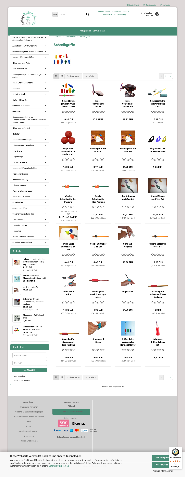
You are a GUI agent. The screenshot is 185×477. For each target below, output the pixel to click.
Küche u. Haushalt (19, 162)
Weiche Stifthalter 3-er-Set (98, 245)
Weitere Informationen (163, 471)
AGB (29, 421)
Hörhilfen (16, 134)
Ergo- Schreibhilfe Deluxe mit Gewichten (128, 104)
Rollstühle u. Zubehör (21, 197)
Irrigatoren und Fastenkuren (23, 145)
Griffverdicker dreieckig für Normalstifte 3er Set (127, 342)
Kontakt (29, 426)
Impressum (29, 436)
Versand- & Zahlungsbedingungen (29, 412)
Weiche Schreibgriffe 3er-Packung (68, 199)
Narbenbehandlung (20, 179)
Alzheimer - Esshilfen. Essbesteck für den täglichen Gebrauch (27, 38)
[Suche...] (87, 14)
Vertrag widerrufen (71, 412)
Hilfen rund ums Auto (21, 63)
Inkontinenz (17, 151)
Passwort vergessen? (21, 380)
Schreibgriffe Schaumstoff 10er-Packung (68, 342)
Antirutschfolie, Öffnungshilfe (24, 46)
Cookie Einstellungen (29, 441)
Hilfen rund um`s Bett (21, 128)
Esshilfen (16, 88)
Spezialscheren (18, 219)
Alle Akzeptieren (163, 457)
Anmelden (29, 370)
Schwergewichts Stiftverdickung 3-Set (157, 104)
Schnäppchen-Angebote (22, 242)
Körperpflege (17, 157)
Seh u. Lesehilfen (19, 208)
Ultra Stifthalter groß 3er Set (128, 197)
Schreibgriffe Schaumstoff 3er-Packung (158, 294)
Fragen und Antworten (29, 407)
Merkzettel (166, 5)
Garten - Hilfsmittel (20, 100)
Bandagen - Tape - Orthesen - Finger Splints (27, 75)
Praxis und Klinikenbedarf (22, 191)
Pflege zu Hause (19, 185)
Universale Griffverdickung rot (157, 342)
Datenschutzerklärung (59, 466)
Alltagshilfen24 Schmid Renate (92, 31)
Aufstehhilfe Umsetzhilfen (23, 57)
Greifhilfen (16, 111)
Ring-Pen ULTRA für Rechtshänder (158, 150)
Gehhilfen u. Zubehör (20, 106)
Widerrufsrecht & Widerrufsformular (29, 417)
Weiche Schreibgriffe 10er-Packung (98, 199)
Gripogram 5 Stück (98, 340)
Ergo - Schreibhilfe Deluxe (98, 104)
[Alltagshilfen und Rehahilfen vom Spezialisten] (29, 18)
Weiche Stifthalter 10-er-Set (157, 245)
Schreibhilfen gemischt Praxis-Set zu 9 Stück (68, 104)
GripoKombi (127, 291)
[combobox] (73, 76)
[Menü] (180, 448)
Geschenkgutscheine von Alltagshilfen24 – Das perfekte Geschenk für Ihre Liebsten (29, 119)
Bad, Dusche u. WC (20, 69)
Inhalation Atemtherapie (22, 139)
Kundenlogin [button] (150, 5)
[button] (133, 6)
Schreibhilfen (17, 202)
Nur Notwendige (163, 465)
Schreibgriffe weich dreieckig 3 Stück (98, 294)
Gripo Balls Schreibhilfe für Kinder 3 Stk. (68, 151)
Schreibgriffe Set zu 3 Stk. (98, 150)
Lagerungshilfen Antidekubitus (24, 168)
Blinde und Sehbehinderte (22, 83)
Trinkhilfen (16, 231)
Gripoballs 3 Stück (68, 293)
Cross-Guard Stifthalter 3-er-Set (68, 247)
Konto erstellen (18, 376)
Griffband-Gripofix (128, 245)
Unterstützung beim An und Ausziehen (27, 52)
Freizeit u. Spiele (19, 94)
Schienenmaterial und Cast (23, 214)
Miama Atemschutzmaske (23, 237)
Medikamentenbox (20, 174)
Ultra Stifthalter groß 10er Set (158, 197)
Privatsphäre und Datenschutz (29, 431)
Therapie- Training (19, 225)
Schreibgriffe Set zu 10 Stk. (128, 150)
